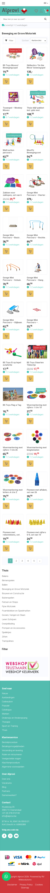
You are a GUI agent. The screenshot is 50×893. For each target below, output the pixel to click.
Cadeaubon (7, 701)
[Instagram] (10, 836)
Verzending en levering (12, 750)
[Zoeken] (45, 19)
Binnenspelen (8, 580)
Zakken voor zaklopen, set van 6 (12, 193)
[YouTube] (16, 836)
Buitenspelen (8, 597)
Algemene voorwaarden (13, 766)
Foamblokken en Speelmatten (16, 610)
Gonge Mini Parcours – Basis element (11, 237)
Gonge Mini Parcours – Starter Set (36, 195)
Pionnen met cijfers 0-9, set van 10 (36, 533)
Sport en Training (10, 726)
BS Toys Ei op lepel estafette (12, 363)
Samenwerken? (9, 795)
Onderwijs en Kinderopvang (14, 718)
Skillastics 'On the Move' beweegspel (36, 66)
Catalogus (7, 709)
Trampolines (8, 641)
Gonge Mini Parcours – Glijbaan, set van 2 (12, 322)
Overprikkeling (8, 623)
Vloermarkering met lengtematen (37, 448)
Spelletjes (6, 632)
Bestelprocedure (9, 742)
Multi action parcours (8, 151)
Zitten (4, 636)
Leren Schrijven (9, 619)
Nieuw (5, 693)
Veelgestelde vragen (11, 758)
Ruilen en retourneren (12, 754)
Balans (5, 576)
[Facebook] (4, 836)
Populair (5, 705)
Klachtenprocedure (11, 762)
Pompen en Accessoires (13, 628)
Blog (4, 787)
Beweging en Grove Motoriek (15, 589)
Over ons (6, 779)
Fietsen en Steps (10, 602)
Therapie (6, 722)
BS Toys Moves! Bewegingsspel (10, 66)
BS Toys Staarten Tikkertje (35, 363)
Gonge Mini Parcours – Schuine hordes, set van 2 (12, 280)
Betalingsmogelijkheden (13, 746)
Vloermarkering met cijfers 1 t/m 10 (37, 406)
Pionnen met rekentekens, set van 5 (11, 534)
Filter (11, 40)
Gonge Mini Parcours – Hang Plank (35, 280)
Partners (6, 791)
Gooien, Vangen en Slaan (13, 615)
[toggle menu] (3, 3)
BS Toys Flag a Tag (12, 405)
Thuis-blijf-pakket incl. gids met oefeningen (35, 110)
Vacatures (7, 783)
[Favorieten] (36, 11)
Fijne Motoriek (9, 606)
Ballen (5, 584)
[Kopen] (6, 81)
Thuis (4, 730)
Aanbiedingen (8, 697)
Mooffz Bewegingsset (34, 151)
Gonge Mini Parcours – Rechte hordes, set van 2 (36, 237)
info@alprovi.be (9, 816)
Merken (5, 713)
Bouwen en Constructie (13, 593)
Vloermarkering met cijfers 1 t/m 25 (13, 448)
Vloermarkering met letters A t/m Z (13, 491)
